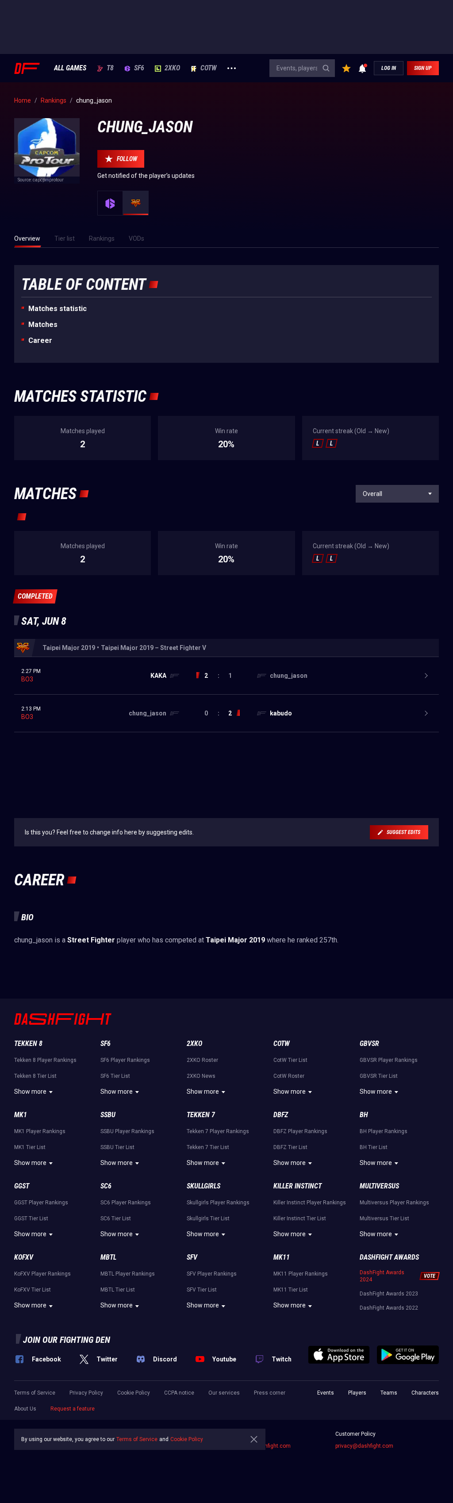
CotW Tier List (290, 1060)
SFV (192, 1257)
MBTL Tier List (117, 1290)
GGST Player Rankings (41, 1202)
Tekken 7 (201, 1115)
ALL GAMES (70, 68)
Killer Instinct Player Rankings (309, 1202)
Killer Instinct (297, 1186)
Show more (30, 1091)
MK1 (20, 1115)
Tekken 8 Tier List (35, 1076)
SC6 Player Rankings (125, 1202)
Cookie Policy (133, 1393)
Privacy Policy (86, 1393)
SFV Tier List (202, 1290)
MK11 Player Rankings (300, 1274)
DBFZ (280, 1115)
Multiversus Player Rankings (394, 1202)
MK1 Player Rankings (39, 1131)
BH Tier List (374, 1147)
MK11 (281, 1257)
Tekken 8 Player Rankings (45, 1060)
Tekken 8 (28, 1043)
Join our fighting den (66, 1339)
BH (364, 1115)
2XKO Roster (202, 1060)
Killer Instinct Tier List (299, 1218)
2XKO (172, 68)
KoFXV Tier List (32, 1290)
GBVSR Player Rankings (389, 1060)
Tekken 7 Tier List (208, 1147)
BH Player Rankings (383, 1131)
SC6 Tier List (115, 1218)
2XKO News (201, 1076)
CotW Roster (288, 1076)
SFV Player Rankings (212, 1274)
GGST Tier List (31, 1218)
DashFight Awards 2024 (382, 1276)
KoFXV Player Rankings (42, 1274)
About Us (25, 1409)
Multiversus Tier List (384, 1218)
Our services (224, 1393)
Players (357, 1393)
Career (40, 340)
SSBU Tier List (117, 1147)
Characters (425, 1393)
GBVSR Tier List (379, 1076)
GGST (21, 1186)
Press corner (269, 1393)
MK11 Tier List (290, 1290)
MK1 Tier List (30, 1147)
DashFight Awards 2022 (389, 1308)
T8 (110, 68)
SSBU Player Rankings (127, 1131)
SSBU (107, 1115)
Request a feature (72, 1409)
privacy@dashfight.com (364, 1446)
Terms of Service (34, 1393)
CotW (208, 68)
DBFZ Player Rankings (300, 1131)
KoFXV (23, 1257)
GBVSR (369, 1043)
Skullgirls (203, 1186)
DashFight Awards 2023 (389, 1294)
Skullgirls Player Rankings (218, 1202)
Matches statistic (57, 308)
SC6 (105, 1186)
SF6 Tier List (115, 1076)
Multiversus (379, 1186)
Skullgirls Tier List (208, 1218)
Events (325, 1393)
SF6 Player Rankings (125, 1060)
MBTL (108, 1257)
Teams (388, 1393)
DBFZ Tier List (290, 1147)
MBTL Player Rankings (127, 1274)
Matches (43, 324)
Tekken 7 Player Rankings (218, 1131)
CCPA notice (179, 1393)
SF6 (139, 68)
